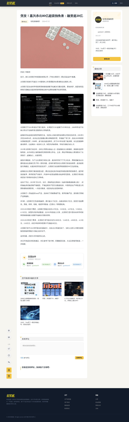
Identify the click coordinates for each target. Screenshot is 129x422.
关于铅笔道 (67, 399)
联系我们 (67, 408)
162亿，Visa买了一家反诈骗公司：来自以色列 (29, 323)
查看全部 (107, 59)
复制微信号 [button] (47, 264)
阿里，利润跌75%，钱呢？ (51, 298)
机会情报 (58, 3)
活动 (76, 3)
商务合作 (69, 3)
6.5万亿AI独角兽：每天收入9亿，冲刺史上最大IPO (73, 299)
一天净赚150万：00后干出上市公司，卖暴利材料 (112, 76)
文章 (50, 3)
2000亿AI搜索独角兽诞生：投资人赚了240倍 (29, 299)
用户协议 (67, 402)
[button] (115, 3)
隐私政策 (67, 405)
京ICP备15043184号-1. (30, 417)
